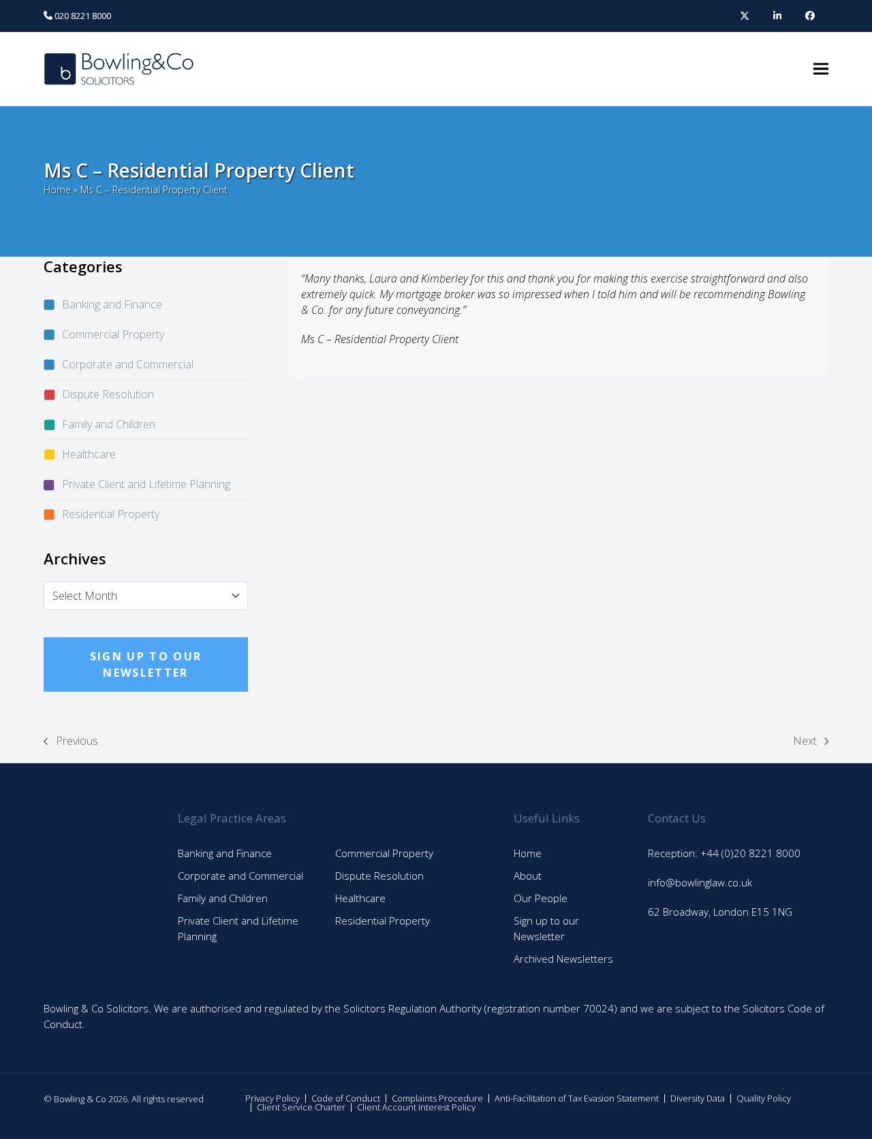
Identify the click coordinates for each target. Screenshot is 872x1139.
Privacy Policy (272, 1098)
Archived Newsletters (563, 958)
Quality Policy (763, 1098)
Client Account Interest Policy (416, 1107)
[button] (820, 69)
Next (805, 741)
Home (57, 189)
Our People (540, 898)
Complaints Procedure (437, 1098)
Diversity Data (697, 1098)
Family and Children (108, 424)
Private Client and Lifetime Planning (146, 484)
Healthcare (89, 454)
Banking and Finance (112, 304)
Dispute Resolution (108, 394)
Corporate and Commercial (127, 364)
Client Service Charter (301, 1107)
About (528, 875)
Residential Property (110, 514)
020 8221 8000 (81, 16)
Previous (71, 741)
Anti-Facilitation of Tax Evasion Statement (577, 1098)
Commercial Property (113, 334)
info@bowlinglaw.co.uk (700, 882)
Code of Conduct (345, 1098)
